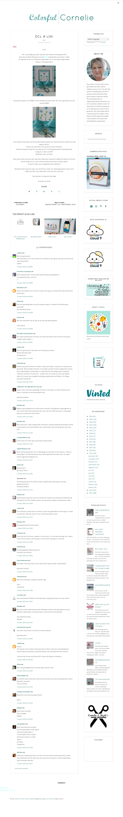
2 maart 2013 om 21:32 (25, 687)
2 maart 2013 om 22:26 (25, 703)
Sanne (19, 317)
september (93, 465)
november (92, 459)
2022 (91, 428)
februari (92, 484)
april (90, 479)
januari (91, 487)
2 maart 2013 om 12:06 (25, 474)
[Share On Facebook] (36, 191)
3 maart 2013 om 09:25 (25, 719)
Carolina (20, 595)
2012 (91, 490)
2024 (91, 422)
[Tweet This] (29, 191)
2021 (91, 430)
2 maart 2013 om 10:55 (25, 417)
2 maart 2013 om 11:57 (25, 460)
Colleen (20, 533)
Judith (19, 643)
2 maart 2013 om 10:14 (25, 400)
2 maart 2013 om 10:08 (25, 358)
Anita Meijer (21, 676)
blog (37, 171)
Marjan (19, 494)
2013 (91, 453)
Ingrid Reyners (22, 449)
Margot (19, 522)
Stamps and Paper (23, 692)
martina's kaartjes (24, 271)
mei (90, 476)
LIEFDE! (98, 643)
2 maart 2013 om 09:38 (25, 313)
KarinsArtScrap (22, 627)
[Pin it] (51, 191)
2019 (91, 436)
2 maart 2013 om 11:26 (25, 433)
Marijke (20, 606)
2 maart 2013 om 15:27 (25, 572)
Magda (19, 708)
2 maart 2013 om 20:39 (25, 660)
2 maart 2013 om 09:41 (25, 342)
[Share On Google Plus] (44, 191)
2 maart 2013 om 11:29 (25, 444)
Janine (19, 253)
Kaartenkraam (22, 560)
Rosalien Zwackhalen (25, 333)
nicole (19, 347)
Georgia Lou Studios (47, 799)
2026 (91, 416)
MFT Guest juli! (101, 549)
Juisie (19, 508)
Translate (102, 42)
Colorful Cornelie (19, 799)
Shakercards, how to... (97, 156)
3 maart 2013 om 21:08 (25, 747)
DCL (44, 40)
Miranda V (20, 287)
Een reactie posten (21, 768)
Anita (19, 465)
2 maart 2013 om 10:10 (25, 382)
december (92, 456)
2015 (91, 447)
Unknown (20, 576)
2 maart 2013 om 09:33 (25, 296)
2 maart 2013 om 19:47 (25, 622)
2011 (91, 493)
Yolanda (20, 363)
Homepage (4, 788)
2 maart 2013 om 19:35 (25, 601)
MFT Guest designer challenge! (99, 531)
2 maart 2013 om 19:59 (25, 639)
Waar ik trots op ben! (7, 790)
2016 (91, 445)
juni (90, 473)
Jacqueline (21, 724)
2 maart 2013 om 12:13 (25, 490)
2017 (91, 442)
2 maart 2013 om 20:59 (25, 671)
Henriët (20, 547)
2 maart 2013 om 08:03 (25, 267)
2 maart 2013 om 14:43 (25, 556)
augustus (92, 467)
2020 (91, 433)
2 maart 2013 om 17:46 (25, 590)
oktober (92, 462)
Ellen (19, 301)
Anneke (19, 421)
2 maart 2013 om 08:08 (25, 283)
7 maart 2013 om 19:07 (25, 764)
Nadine (19, 405)
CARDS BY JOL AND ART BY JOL (28, 387)
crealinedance (22, 437)
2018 (91, 439)
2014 (91, 450)
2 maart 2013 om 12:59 (25, 503)
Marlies (19, 752)
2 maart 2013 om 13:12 (25, 517)
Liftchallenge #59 (102, 679)
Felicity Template (29, 799)
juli (90, 470)
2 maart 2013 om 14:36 (25, 528)
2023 (91, 425)
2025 (91, 419)
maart (91, 482)
